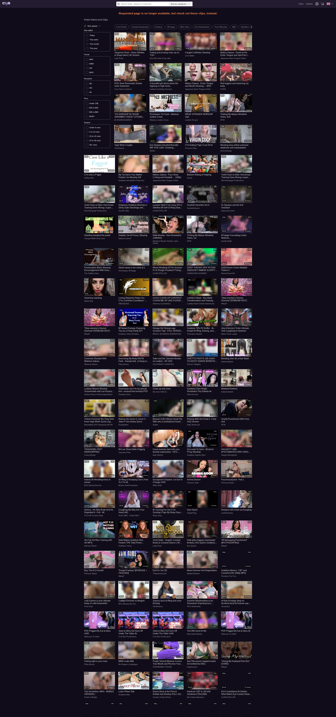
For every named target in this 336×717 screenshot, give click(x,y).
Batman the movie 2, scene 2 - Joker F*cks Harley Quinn (133, 420)
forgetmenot (192, 667)
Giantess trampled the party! (97, 235)
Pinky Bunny (124, 364)
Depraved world (227, 211)
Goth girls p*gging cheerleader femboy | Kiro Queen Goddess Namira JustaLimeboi (201, 541)
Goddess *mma (125, 546)
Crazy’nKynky (90, 455)
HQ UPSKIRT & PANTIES (163, 364)
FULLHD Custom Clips (93, 515)
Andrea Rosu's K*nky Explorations (98, 394)
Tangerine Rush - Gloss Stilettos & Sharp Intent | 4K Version (129, 53)
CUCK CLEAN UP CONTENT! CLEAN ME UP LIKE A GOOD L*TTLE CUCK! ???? (167, 299)
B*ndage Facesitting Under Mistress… (233, 236)
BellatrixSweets (193, 573)
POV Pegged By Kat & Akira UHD (97, 632)
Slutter (152, 151)
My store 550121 (160, 392)
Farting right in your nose (95, 661)
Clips (300, 4)
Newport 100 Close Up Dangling (236, 510)
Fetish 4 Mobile (90, 697)
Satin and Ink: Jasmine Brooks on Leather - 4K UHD (167, 359)
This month (94, 44)
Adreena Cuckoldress (162, 304)
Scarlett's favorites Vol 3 (198, 205)
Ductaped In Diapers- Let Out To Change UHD (168, 480)
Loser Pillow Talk (126, 691)
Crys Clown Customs (123, 89)
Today (92, 35)
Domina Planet (90, 546)
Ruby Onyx (157, 515)
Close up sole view (161, 389)
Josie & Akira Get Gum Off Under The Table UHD (165, 632)
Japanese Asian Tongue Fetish (233, 58)
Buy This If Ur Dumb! (94, 570)
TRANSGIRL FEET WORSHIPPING (93, 450)
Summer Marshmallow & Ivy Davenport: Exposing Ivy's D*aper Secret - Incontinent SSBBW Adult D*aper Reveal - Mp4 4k (201, 602)
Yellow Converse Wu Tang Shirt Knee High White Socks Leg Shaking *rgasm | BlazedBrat (99, 420)
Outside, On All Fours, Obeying (133, 235)
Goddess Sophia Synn (196, 455)
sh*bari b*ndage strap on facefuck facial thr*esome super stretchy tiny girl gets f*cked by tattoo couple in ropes (235, 602)
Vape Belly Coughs (123, 145)
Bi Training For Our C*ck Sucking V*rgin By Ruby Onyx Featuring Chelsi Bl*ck (167, 511)
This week (94, 40)
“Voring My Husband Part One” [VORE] (235, 662)
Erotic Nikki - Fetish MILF (129, 515)
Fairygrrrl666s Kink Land (94, 238)
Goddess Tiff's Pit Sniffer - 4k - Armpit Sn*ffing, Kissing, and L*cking (201, 329)
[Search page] (6, 4)
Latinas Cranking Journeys (161, 89)
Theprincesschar (160, 573)
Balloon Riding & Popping (199, 175)
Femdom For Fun (228, 576)
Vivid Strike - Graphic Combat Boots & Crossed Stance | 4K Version (166, 541)
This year (93, 48)
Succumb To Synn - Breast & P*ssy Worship (200, 450)
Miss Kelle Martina (194, 634)
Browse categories (178, 4)
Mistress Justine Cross (159, 120)
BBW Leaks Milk (126, 661)
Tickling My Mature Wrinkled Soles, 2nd (233, 115)
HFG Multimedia (194, 606)
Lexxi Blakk (189, 56)
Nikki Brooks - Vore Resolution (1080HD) (167, 236)
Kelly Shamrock (193, 425)
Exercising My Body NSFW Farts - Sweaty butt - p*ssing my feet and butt (133, 360)
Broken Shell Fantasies (128, 485)
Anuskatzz (225, 606)
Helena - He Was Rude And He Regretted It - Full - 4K (98, 511)
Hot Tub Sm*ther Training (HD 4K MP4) (98, 541)
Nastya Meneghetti (229, 455)
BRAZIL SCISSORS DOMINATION (167, 334)
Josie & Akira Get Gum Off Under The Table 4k (131, 632)
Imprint (309, 4)
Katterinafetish (227, 362)
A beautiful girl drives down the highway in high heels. (164, 84)
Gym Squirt (192, 510)
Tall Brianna (119, 148)
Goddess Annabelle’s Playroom (131, 180)
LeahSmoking (227, 513)
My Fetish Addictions (195, 697)
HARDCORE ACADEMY (197, 273)
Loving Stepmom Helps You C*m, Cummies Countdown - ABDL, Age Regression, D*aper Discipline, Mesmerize (133, 299)
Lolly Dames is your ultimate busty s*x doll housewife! (97, 602)
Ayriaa (189, 178)
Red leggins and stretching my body (234, 84)
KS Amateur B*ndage (127, 271)
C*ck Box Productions (127, 637)
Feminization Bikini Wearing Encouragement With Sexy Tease (97, 269)
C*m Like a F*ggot (92, 175)
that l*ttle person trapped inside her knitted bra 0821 (201, 662)
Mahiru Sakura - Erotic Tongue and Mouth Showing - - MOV (199, 84)
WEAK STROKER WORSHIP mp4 (199, 115)
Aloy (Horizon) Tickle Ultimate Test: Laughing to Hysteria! (235, 329)
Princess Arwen (227, 483)
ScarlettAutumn (193, 208)
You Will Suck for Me (196, 631)
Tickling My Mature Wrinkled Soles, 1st (200, 236)
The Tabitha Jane (91, 273)
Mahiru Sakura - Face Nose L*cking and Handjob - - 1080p (167, 176)
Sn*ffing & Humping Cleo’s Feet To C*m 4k (133, 480)
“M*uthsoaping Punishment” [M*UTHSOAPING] (234, 541)
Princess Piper (191, 148)
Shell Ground (192, 394)
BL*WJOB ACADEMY (123, 120)
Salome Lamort (125, 238)
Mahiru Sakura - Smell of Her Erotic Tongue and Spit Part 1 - (234, 53)
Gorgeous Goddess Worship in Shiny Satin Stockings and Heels (133, 206)
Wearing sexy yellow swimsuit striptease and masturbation (234, 146)
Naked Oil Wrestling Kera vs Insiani (97, 480)
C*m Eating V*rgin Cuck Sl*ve (199, 145)
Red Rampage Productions (232, 180)
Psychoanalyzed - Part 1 (232, 479)
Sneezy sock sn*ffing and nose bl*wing (167, 602)
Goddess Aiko (124, 695)
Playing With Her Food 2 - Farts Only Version (201, 420)
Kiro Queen (191, 546)
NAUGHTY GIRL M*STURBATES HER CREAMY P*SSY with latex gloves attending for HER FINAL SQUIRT (236, 450)
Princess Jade (193, 483)
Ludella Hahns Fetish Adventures (200, 304)
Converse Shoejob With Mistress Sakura (95, 359)
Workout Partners (229, 389)
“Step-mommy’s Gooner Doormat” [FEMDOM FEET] (234, 299)
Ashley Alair (89, 178)
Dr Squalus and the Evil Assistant (232, 206)
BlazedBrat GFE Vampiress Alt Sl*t (98, 425)
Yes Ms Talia (124, 211)
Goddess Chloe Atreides (129, 334)
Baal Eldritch (158, 455)
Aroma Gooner (194, 479)
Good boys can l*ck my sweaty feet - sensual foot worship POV (133, 390)
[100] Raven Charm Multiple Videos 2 (234, 268)
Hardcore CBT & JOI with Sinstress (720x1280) (199, 692)
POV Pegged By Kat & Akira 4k (235, 631)
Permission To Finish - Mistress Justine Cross (164, 115)
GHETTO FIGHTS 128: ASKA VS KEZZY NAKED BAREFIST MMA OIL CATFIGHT (201, 360)
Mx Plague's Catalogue (128, 664)
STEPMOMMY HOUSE (162, 667)
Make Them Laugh (229, 334)
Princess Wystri (90, 573)
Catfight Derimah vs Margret (132, 601)
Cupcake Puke (125, 452)
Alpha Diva (88, 301)
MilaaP (224, 304)
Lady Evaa (118, 58)
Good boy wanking (93, 298)
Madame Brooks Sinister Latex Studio (165, 242)
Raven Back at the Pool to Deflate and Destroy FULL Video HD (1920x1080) (168, 692)
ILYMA (223, 89)
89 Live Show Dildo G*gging (132, 449)
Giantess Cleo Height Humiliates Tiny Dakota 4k (199, 390)
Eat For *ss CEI (160, 570)
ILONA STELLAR (160, 211)
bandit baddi (226, 241)
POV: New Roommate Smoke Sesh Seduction (128, 84)
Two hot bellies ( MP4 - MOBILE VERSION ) (99, 692)
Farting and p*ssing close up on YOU (164, 53)
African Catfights (194, 364)
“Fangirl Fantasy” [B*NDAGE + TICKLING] (133, 571)
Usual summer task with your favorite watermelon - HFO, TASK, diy (166, 450)
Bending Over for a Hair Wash (235, 358)
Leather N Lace (191, 120)
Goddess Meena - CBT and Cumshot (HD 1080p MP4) (234, 571)
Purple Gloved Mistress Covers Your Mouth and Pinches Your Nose (167, 662)
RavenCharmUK (228, 273)
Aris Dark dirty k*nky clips (160, 58)
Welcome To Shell (91, 637)
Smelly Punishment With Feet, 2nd (235, 420)
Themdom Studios (194, 334)
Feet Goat (88, 606)
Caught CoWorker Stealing (197, 52)
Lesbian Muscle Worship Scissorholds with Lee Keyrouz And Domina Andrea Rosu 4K (98, 390)
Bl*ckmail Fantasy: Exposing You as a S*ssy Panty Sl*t (132, 329)
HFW (222, 120)
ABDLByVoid (124, 304)
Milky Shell (157, 485)
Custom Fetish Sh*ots (162, 697)
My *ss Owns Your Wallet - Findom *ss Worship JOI (131, 176)
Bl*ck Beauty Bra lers (93, 485)
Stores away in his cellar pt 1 (132, 267)
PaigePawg (191, 513)
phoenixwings (226, 151)
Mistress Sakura (91, 364)
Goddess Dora (125, 394)
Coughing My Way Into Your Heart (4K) (131, 511)
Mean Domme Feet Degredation (202, 570)
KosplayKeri (123, 425)
